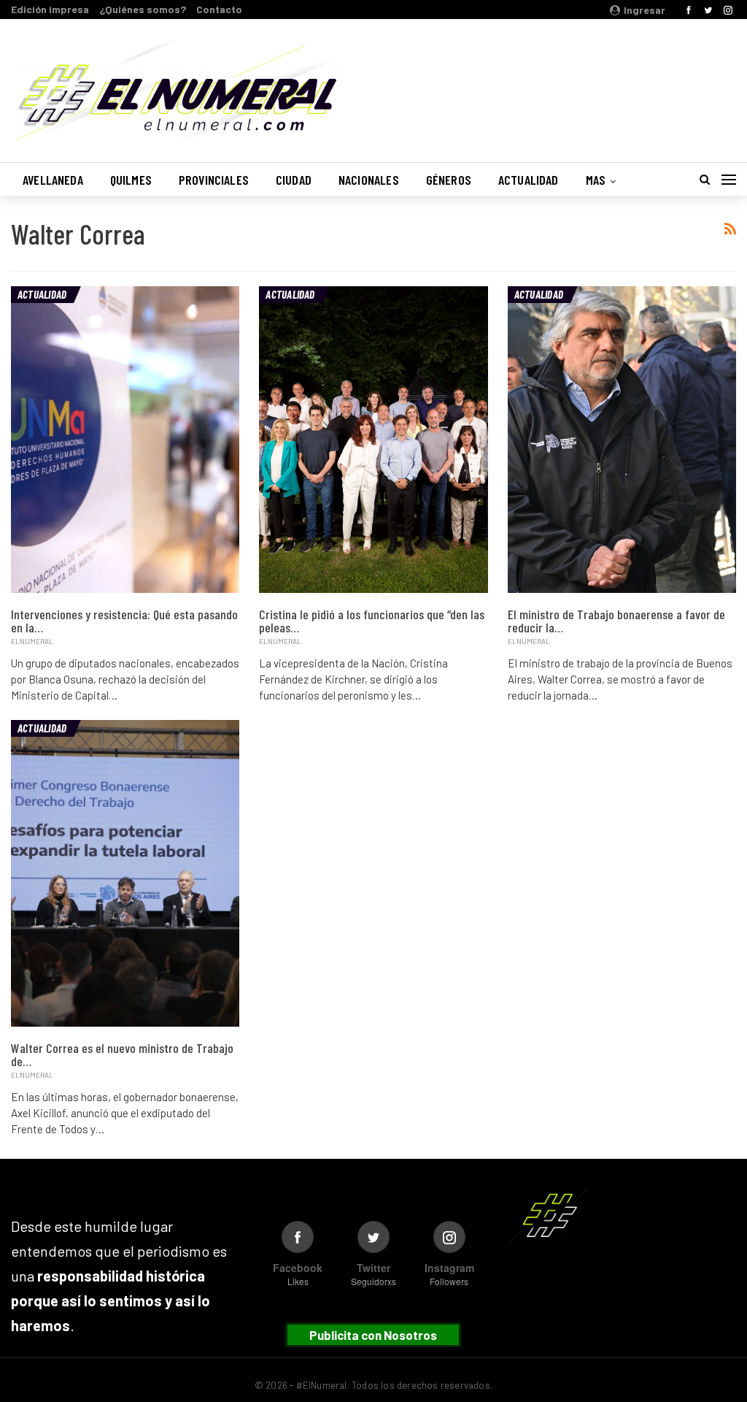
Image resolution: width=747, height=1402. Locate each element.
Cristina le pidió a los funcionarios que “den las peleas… (371, 620)
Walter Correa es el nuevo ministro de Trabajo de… (122, 1054)
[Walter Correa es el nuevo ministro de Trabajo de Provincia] (125, 873)
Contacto (219, 9)
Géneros (448, 180)
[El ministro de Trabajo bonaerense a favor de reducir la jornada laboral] (622, 439)
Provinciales (214, 180)
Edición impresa (50, 9)
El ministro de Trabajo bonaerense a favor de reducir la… (616, 620)
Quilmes (131, 180)
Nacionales (368, 180)
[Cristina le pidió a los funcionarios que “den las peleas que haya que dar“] (373, 439)
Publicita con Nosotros (373, 1335)
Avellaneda (53, 180)
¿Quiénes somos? (142, 9)
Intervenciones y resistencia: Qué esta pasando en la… (124, 620)
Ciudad (293, 180)
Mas (596, 180)
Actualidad (528, 180)
